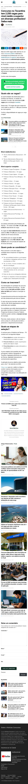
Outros (17, 778)
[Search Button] (26, 2)
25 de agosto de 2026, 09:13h (7, 615)
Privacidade (14, 762)
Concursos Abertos (12, 775)
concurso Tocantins (18, 393)
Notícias (4, 493)
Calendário (3, 775)
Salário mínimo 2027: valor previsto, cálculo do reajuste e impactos (16, 691)
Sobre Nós (14, 757)
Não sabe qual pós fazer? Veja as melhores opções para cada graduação (16, 698)
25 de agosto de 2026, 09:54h (7, 587)
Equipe (2, 765)
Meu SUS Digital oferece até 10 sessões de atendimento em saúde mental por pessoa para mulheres (16, 715)
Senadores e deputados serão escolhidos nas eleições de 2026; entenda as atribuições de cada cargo (17, 132)
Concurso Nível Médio (8, 579)
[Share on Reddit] (21, 48)
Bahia (3, 463)
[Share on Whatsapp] (3, 48)
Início (2, 6)
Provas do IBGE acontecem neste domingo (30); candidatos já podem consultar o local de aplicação (14, 584)
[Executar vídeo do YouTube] (14, 384)
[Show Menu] (1, 2)
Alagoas (4, 607)
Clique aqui (4, 367)
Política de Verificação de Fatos (19, 759)
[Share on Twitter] (13, 48)
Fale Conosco (4, 767)
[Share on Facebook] (10, 48)
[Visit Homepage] (14, 2)
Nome (3, 648)
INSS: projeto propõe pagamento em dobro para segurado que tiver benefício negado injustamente (17, 685)
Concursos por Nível (17, 6)
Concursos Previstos (5, 776)
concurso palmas (8, 393)
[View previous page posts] (13, 147)
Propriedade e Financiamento (8, 764)
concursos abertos (6, 395)
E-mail (3, 655)
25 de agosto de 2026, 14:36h (15, 142)
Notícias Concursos (9, 731)
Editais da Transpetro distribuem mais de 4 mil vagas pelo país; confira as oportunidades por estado (18, 139)
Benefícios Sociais (9, 778)
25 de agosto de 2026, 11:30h (7, 559)
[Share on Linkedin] (17, 48)
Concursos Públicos (8, 6)
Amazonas (4, 549)
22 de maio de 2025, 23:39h (9, 26)
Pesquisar (3, 672)
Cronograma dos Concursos (18, 756)
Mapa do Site (4, 769)
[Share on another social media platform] (25, 48)
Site (2, 661)
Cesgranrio (5, 521)
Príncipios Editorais (16, 761)
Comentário (4, 630)
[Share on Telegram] (6, 48)
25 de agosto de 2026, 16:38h (15, 127)
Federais (14, 776)
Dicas (2, 778)
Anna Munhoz (9, 24)
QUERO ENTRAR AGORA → (14, 87)
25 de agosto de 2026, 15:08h (15, 135)
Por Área (19, 776)
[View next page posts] (15, 147)
